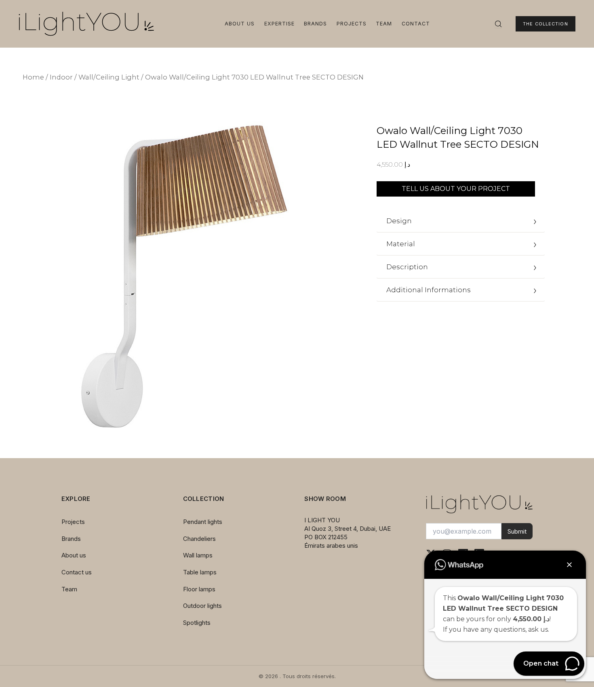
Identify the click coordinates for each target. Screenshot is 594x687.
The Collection (545, 24)
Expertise (279, 24)
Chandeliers (199, 538)
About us (240, 24)
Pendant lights (202, 522)
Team (384, 24)
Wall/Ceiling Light (108, 77)
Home (33, 77)
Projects (352, 24)
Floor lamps (199, 589)
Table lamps (200, 572)
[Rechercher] (498, 24)
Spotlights (197, 622)
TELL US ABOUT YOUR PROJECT (456, 189)
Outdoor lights (202, 606)
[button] (569, 565)
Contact (416, 24)
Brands (315, 24)
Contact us (76, 572)
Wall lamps (198, 555)
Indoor (61, 77)
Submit (517, 531)
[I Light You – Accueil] (86, 24)
